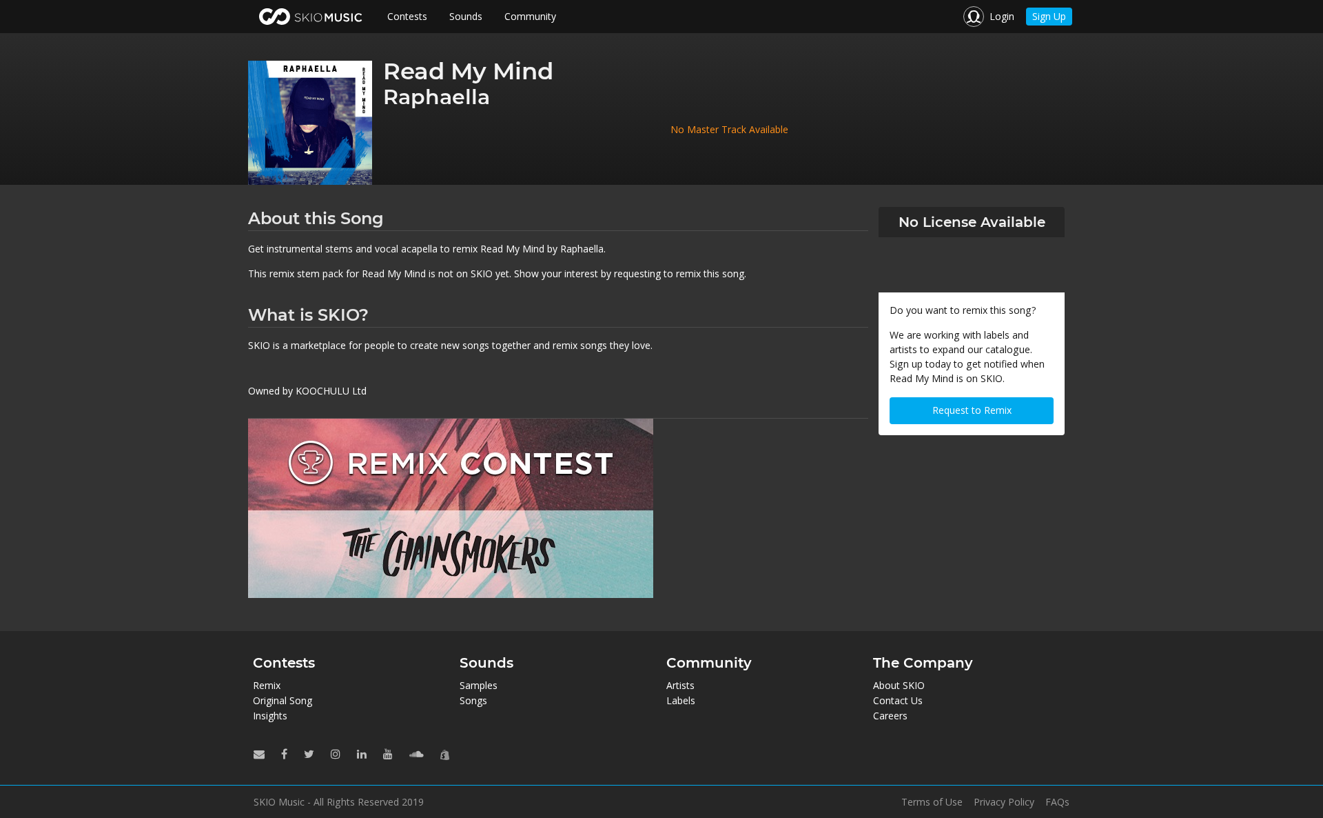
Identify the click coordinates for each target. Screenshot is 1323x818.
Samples (479, 685)
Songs (473, 700)
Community (530, 16)
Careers (890, 715)
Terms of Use (932, 802)
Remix (266, 685)
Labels (680, 700)
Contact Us (898, 700)
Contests (407, 16)
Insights (270, 715)
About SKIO (899, 685)
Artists (680, 685)
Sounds (465, 16)
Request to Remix (972, 410)
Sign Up (1049, 16)
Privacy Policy (1004, 802)
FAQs (1057, 802)
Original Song (282, 700)
